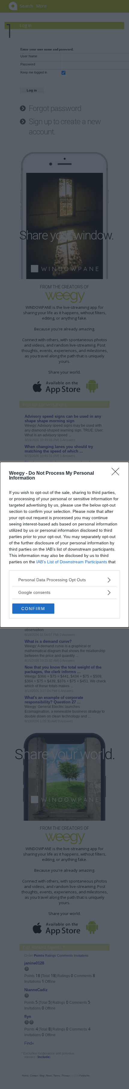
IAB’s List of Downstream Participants (71, 561)
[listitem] (64, 580)
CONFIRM (33, 608)
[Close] (117, 473)
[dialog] (64, 544)
